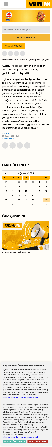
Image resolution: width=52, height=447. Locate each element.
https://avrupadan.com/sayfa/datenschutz (22, 397)
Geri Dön (6, 133)
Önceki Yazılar (8, 138)
